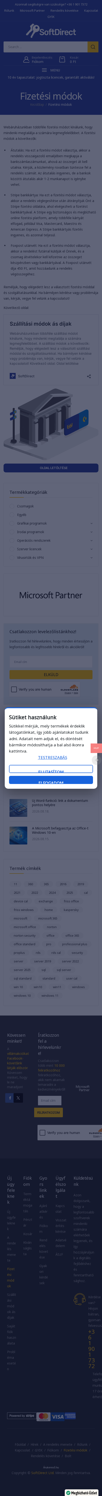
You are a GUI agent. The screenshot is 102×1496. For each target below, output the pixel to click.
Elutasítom (51, 771)
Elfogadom (51, 782)
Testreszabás (52, 757)
